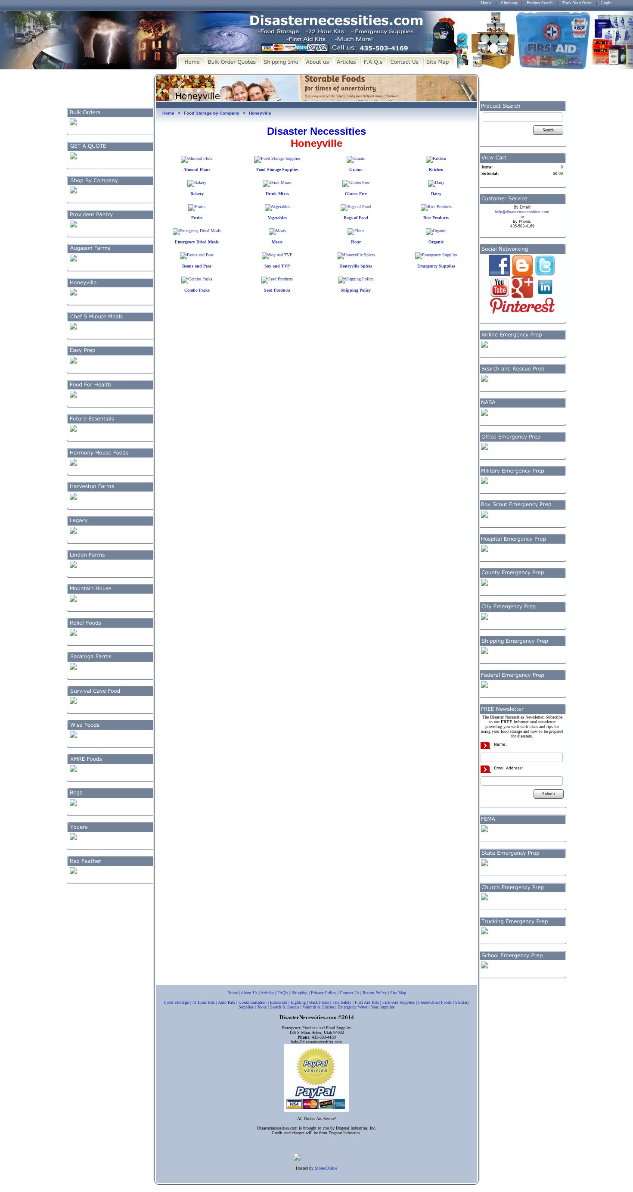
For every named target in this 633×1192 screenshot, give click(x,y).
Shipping (299, 992)
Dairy (436, 193)
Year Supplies (382, 1007)
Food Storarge (176, 1002)
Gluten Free (356, 193)
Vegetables (277, 217)
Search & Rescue (284, 1007)
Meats (277, 242)
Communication (253, 1002)
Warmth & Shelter (318, 1007)
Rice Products (436, 217)
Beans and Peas (196, 266)
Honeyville (260, 113)
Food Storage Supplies (277, 169)
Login (606, 2)
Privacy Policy (323, 992)
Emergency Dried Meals (197, 242)
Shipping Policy (356, 290)
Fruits (196, 217)
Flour (356, 242)
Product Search (539, 2)
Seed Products (277, 290)
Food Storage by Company (211, 113)
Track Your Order (577, 2)
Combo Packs (197, 290)
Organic (436, 242)
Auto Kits (226, 1002)
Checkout (509, 2)
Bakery (197, 193)
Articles (267, 992)
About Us (249, 992)
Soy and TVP (277, 266)
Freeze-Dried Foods (435, 1002)
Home (486, 2)
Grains (355, 169)
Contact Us (349, 992)
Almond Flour (196, 169)
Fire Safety (341, 1002)
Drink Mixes (277, 193)
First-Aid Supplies (398, 1002)
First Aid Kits (367, 1002)
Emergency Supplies (436, 266)
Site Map (398, 992)
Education (278, 1002)
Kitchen (436, 169)
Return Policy (375, 992)
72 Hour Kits (203, 1002)
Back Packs (319, 1002)
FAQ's (282, 992)
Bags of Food (356, 217)
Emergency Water (352, 1007)
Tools (262, 1007)
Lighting (298, 1002)
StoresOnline (326, 1168)
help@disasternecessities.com (522, 212)
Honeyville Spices (355, 266)
